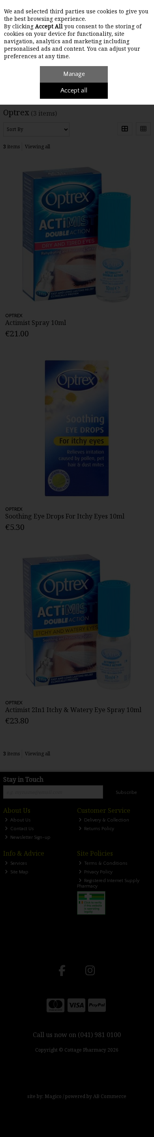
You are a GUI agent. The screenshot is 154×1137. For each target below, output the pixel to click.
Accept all (73, 90)
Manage (74, 74)
